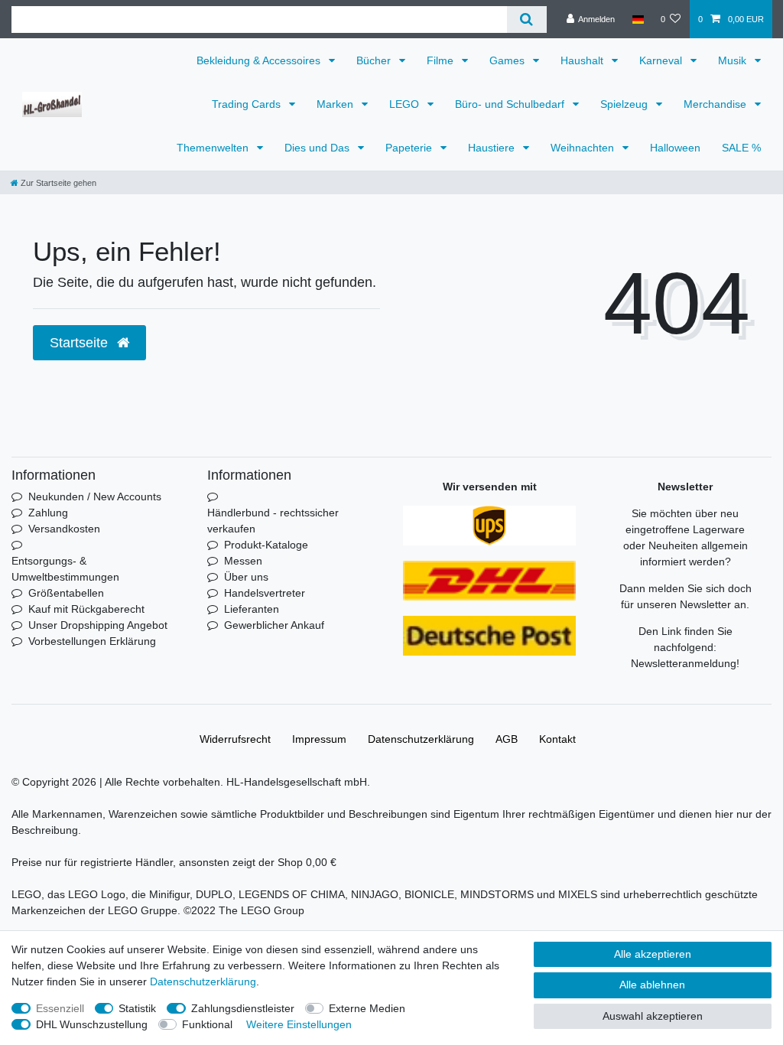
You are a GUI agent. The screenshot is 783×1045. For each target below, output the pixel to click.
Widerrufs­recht (235, 739)
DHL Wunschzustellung (92, 1024)
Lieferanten (251, 609)
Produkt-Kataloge (266, 545)
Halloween (675, 148)
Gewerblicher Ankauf (274, 625)
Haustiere (493, 148)
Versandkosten (64, 528)
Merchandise (716, 104)
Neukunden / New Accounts (94, 496)
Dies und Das (318, 148)
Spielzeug (625, 104)
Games (508, 60)
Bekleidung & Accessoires (260, 60)
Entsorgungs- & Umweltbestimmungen (65, 569)
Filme (441, 60)
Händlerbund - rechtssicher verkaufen (273, 520)
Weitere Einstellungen (299, 1024)
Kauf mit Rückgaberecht (86, 609)
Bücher (375, 60)
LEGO (405, 104)
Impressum (319, 739)
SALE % (741, 148)
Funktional (207, 1024)
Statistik (137, 1008)
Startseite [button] (81, 342)
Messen (243, 561)
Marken (336, 104)
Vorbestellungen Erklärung (92, 641)
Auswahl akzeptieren (653, 1016)
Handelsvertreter (264, 593)
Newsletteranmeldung (683, 663)
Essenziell (60, 1008)
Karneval (662, 60)
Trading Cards (248, 104)
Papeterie (410, 148)
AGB (506, 739)
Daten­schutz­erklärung (421, 739)
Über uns (246, 577)
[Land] (637, 19)
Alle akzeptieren (652, 954)
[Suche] (526, 19)
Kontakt (557, 739)
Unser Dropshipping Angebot (97, 625)
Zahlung (48, 512)
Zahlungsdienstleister (242, 1008)
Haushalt (583, 60)
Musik (733, 60)
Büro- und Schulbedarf (511, 104)
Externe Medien (367, 1008)
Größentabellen (66, 593)
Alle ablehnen (652, 984)
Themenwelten (214, 148)
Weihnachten (584, 148)
